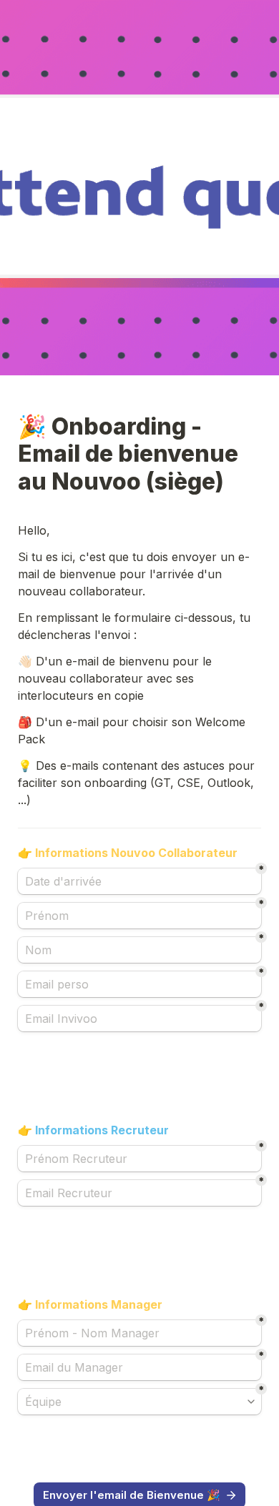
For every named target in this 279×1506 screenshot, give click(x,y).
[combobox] (139, 1402)
